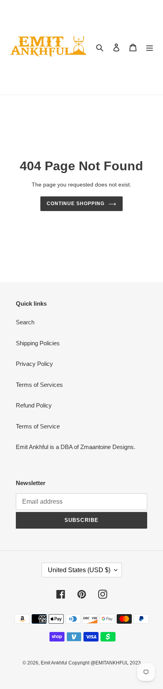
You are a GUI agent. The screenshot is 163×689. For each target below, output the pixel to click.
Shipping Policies (38, 343)
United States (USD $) (79, 570)
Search (25, 322)
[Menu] (149, 47)
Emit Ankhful (54, 663)
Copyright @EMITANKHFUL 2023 (104, 663)
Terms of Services (39, 384)
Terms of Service (38, 426)
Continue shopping (75, 203)
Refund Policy (34, 405)
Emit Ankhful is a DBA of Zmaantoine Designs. (75, 446)
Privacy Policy (34, 363)
